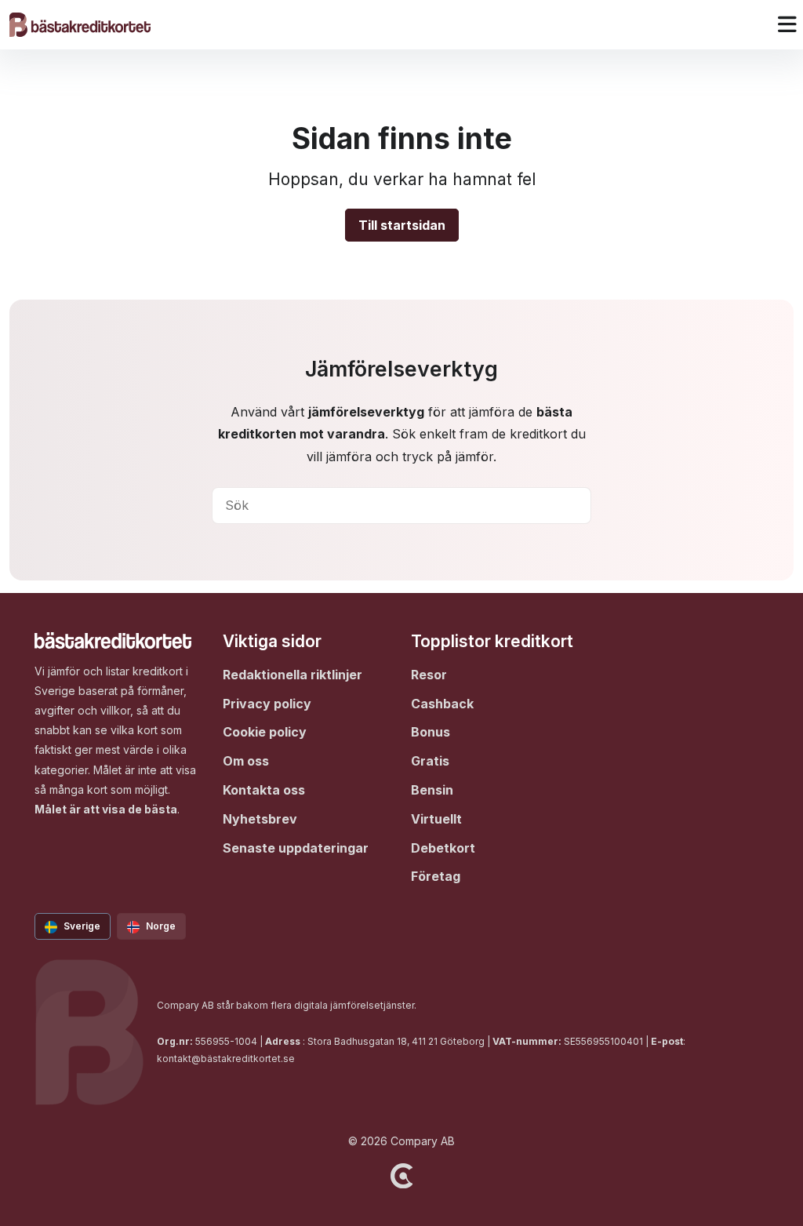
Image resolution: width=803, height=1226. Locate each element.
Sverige (82, 926)
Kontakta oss (264, 790)
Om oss (246, 761)
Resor (429, 674)
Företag (435, 876)
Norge (161, 926)
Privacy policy (267, 703)
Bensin (432, 790)
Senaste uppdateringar (296, 848)
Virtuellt (436, 819)
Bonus (430, 732)
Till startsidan (401, 225)
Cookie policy (265, 732)
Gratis (430, 761)
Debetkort (443, 848)
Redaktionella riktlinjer (292, 674)
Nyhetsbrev (260, 819)
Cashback (442, 703)
